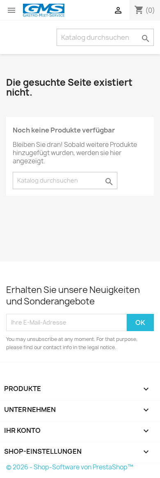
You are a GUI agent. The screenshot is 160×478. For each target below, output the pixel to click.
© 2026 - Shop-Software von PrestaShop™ (69, 467)
